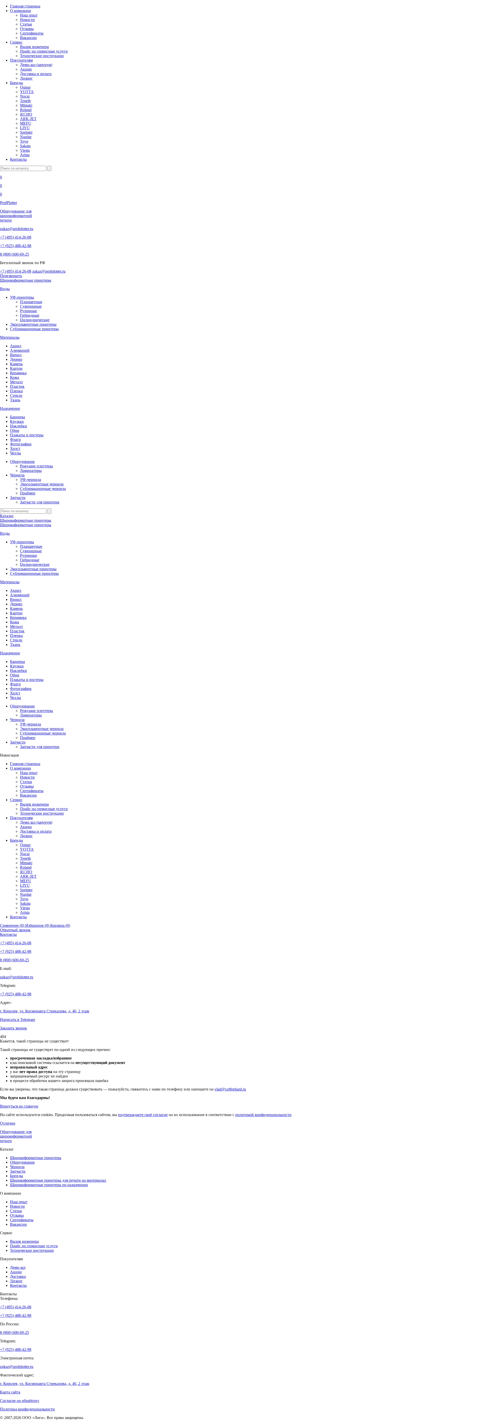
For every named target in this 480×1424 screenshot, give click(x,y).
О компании (20, 11)
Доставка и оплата (36, 74)
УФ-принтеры (22, 297)
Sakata (25, 146)
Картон (16, 368)
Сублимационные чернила (43, 488)
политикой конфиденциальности (263, 1115)
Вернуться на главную (19, 1106)
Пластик (17, 386)
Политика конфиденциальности (27, 1409)
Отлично (7, 1123)
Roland (26, 110)
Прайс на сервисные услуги (44, 51)
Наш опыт (29, 15)
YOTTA (27, 92)
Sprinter (26, 132)
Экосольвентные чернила (42, 484)
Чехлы (15, 453)
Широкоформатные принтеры (25, 280)
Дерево (16, 359)
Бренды (16, 83)
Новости (27, 20)
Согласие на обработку (19, 1400)
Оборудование (22, 461)
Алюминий (20, 350)
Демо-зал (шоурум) (36, 65)
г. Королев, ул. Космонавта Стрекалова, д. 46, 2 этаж (44, 1011)
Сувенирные (31, 306)
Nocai (25, 96)
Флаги (15, 439)
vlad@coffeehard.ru (230, 1089)
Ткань (15, 400)
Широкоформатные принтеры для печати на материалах (58, 1180)
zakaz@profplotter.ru (16, 229)
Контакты (18, 159)
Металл (16, 382)
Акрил (15, 346)
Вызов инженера (34, 47)
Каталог (7, 516)
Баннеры (17, 417)
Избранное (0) (37, 925)
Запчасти (18, 497)
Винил (16, 355)
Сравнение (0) (12, 925)
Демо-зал (18, 1267)
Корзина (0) (60, 925)
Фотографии (21, 444)
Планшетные (31, 302)
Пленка (16, 391)
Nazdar (26, 137)
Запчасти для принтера (39, 502)
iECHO (26, 114)
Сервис (16, 42)
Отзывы (27, 29)
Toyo (24, 141)
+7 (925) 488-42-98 (15, 246)
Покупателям (21, 60)
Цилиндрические (35, 320)
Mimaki (26, 105)
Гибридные (29, 315)
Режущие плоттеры (36, 466)
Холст (15, 448)
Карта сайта (10, 1392)
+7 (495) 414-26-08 (15, 237)
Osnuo (25, 87)
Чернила (17, 475)
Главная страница (25, 6)
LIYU (25, 128)
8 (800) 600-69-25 (14, 254)
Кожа (14, 377)
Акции (26, 69)
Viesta (25, 150)
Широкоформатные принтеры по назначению (49, 1185)
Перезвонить (11, 276)
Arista (25, 155)
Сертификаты (32, 33)
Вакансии (28, 38)
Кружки (17, 421)
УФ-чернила (30, 479)
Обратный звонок (15, 930)
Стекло (16, 395)
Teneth (25, 101)
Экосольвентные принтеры (33, 324)
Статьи (26, 24)
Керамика (18, 373)
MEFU (25, 123)
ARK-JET (28, 119)
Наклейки (18, 426)
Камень (16, 364)
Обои (14, 430)
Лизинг (26, 78)
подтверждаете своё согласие (143, 1115)
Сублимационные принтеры (34, 329)
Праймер (27, 493)
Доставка (18, 1276)
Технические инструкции (42, 56)
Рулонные (28, 311)
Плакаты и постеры (27, 435)
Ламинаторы (31, 470)
